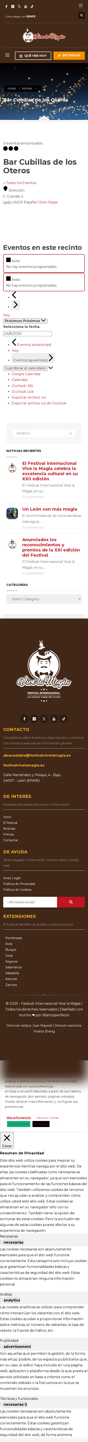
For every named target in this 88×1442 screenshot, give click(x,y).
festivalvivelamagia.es (23, 765)
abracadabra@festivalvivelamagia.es (37, 755)
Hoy (6, 315)
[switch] (1, 1242)
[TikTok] (32, 6)
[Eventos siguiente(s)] (16, 305)
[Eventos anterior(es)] (14, 297)
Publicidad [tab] (9, 1341)
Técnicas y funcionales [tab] (19, 1399)
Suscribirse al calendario (25, 368)
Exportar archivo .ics (29, 397)
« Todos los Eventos (19, 183)
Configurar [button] (41, 1124)
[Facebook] (6, 6)
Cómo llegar (47, 202)
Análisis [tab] (6, 1294)
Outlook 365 (22, 386)
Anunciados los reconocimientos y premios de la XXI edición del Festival (51, 547)
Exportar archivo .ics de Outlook (39, 403)
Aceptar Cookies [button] (19, 1124)
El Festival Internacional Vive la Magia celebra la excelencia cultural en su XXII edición (50, 471)
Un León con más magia (49, 509)
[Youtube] (54, 718)
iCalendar (20, 380)
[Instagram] (13, 6)
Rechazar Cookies (48, 1117)
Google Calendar (26, 374)
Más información (19, 1117)
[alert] (44, 263)
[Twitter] (19, 6)
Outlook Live (23, 392)
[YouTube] (25, 6)
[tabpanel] (44, 1266)
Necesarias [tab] (9, 1236)
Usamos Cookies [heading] (43, 1069)
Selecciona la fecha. (21, 327)
